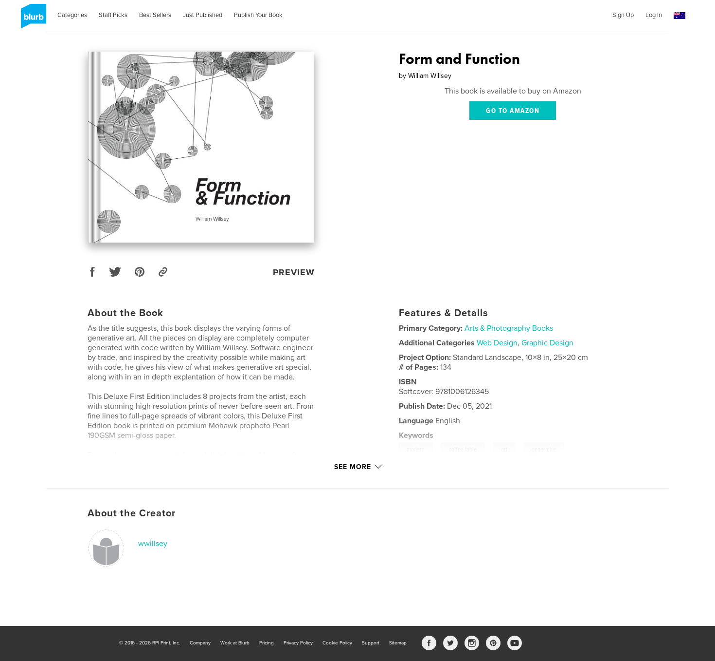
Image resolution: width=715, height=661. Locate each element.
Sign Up (623, 15)
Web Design (497, 343)
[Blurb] (32, 20)
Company (200, 643)
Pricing (266, 643)
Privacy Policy (298, 643)
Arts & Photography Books (509, 328)
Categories (72, 15)
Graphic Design (547, 343)
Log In (653, 15)
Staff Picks (113, 15)
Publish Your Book (258, 15)
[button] (679, 16)
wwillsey (152, 543)
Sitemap (398, 643)
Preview (294, 272)
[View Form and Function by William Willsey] (201, 147)
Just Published (202, 15)
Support (370, 643)
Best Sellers (155, 15)
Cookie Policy (337, 643)
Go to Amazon (512, 111)
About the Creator (132, 513)
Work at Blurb (235, 643)
